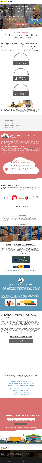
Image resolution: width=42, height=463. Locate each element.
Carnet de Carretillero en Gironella (21, 390)
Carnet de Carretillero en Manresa (21, 379)
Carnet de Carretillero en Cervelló (21, 394)
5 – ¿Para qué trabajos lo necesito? (11, 127)
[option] (6, 198)
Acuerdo (19, 427)
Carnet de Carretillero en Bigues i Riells (21, 381)
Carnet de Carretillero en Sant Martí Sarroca (21, 388)
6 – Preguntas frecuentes (9, 128)
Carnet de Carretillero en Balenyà (21, 392)
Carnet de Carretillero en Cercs (21, 387)
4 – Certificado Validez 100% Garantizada (12, 125)
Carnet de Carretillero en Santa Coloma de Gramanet (21, 378)
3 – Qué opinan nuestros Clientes (11, 123)
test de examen (31, 148)
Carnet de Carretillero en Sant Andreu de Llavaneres (21, 383)
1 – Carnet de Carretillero (9, 120)
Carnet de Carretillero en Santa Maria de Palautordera (21, 385)
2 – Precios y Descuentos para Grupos (12, 122)
